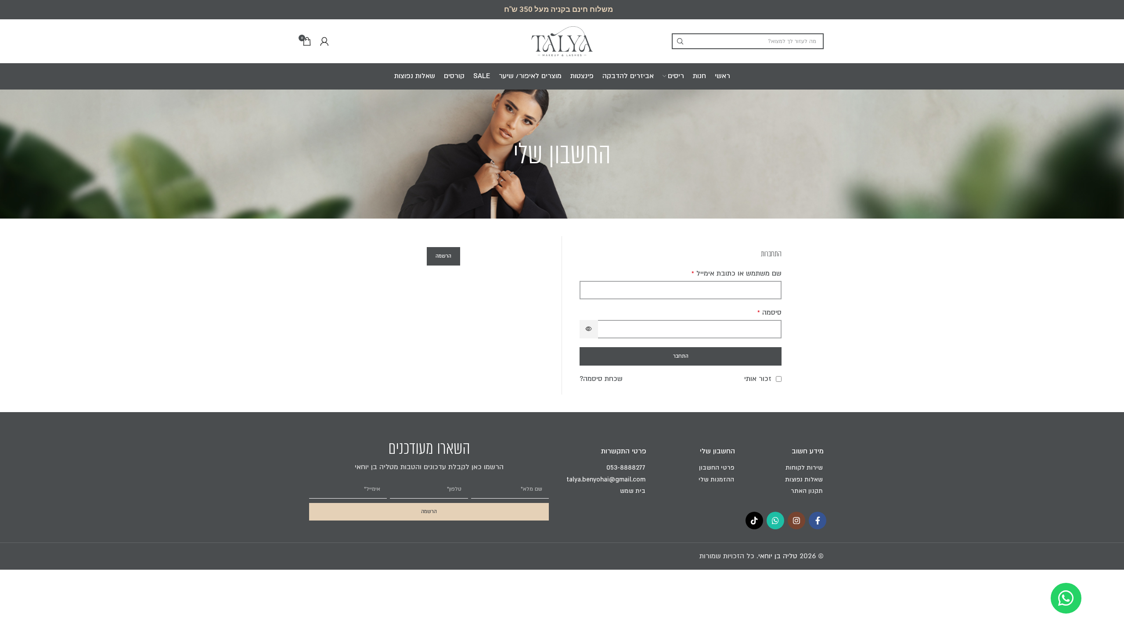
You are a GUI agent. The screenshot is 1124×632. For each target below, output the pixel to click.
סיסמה (769, 312)
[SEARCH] (680, 41)
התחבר (680, 356)
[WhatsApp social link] (775, 520)
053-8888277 (625, 467)
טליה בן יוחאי (777, 556)
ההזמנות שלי (716, 479)
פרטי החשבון (716, 467)
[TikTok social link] (754, 520)
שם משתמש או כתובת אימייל (737, 273)
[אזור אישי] (324, 41)
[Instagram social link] (796, 520)
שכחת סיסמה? (601, 379)
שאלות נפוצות (804, 479)
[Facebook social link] (817, 520)
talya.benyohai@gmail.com (605, 479)
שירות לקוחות (804, 467)
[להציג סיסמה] (589, 329)
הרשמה (443, 256)
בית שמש (632, 491)
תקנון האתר (807, 491)
